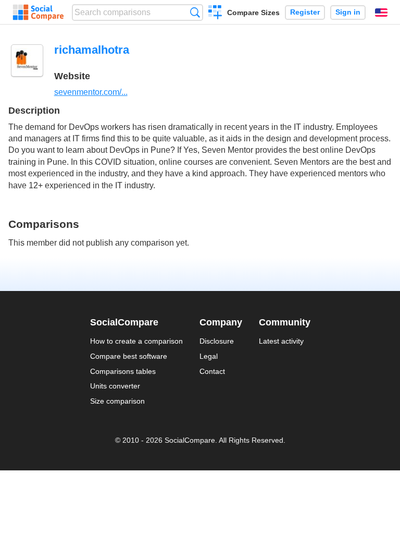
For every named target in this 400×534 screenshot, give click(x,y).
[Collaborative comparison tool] (38, 12)
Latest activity (281, 341)
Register (305, 12)
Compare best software (128, 356)
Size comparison (117, 401)
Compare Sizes (253, 12)
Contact (212, 371)
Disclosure (216, 341)
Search (195, 12)
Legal (208, 356)
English (381, 12)
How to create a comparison (136, 341)
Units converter (115, 386)
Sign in (347, 12)
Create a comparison (215, 13)
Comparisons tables (123, 371)
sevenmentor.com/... (91, 92)
